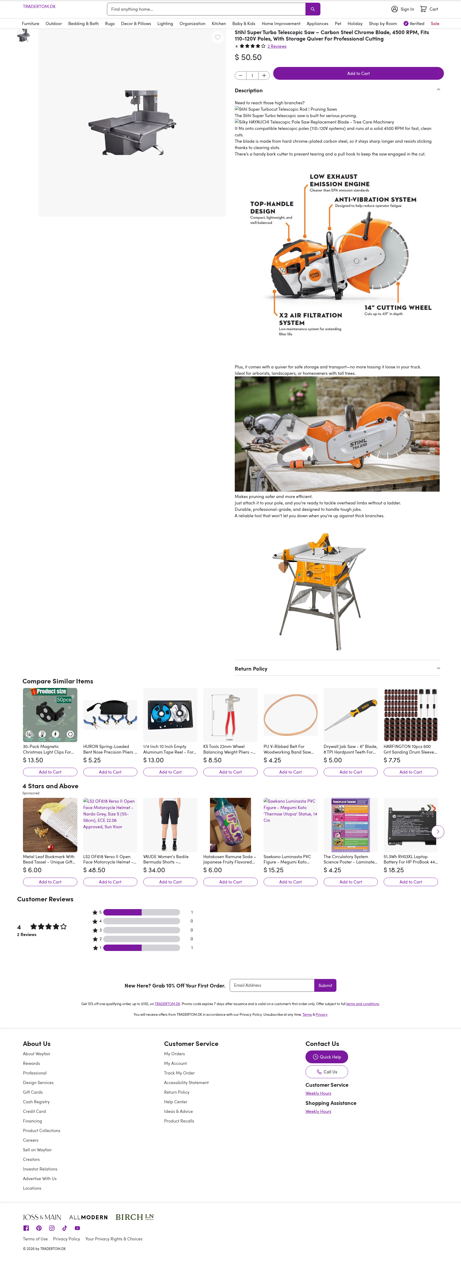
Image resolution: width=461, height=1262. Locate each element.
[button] (132, 123)
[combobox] (207, 9)
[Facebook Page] (26, 1227)
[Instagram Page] (52, 1227)
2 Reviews (277, 46)
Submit (325, 985)
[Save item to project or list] (217, 37)
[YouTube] (77, 1227)
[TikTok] (64, 1227)
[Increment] (264, 75)
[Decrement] (241, 75)
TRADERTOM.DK (39, 6)
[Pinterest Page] (39, 1227)
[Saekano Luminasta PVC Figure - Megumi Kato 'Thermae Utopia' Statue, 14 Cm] (291, 825)
